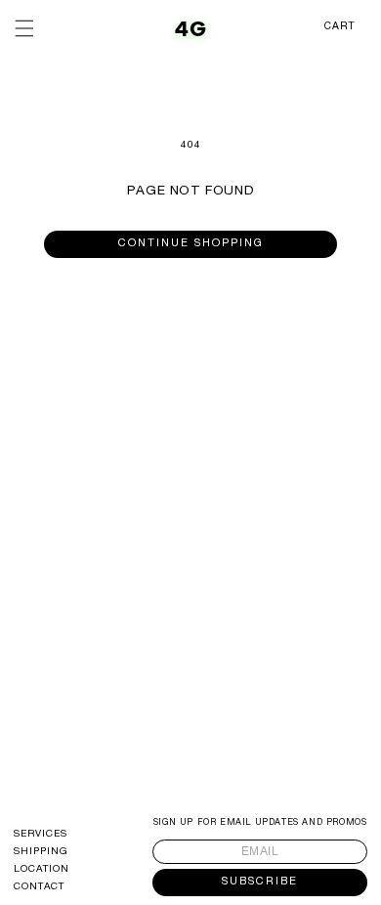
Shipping (41, 852)
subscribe (260, 882)
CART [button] (339, 27)
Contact (39, 887)
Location (41, 870)
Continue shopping (191, 243)
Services (40, 835)
